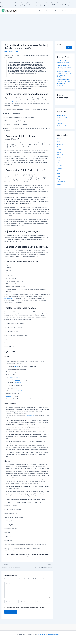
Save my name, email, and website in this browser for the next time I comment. (26, 607)
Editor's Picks (61, 155)
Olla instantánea (16, 102)
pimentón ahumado (20, 391)
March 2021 (60, 123)
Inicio (24, 11)
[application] (36, 11)
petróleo (16, 366)
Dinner (59, 152)
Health (59, 160)
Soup (58, 176)
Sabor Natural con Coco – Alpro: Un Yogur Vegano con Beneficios (64, 67)
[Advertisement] (38, 25)
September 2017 (61, 126)
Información (32, 11)
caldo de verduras (15, 377)
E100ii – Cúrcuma (62, 86)
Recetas (48, 11)
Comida (41, 11)
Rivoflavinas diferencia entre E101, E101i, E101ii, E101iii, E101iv (64, 81)
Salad (58, 171)
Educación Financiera (53, 634)
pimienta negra (10, 396)
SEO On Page (42, 634)
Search (59, 44)
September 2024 (62, 118)
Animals (59, 138)
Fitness (59, 157)
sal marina (17, 380)
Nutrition (59, 165)
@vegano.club (8, 298)
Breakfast (60, 144)
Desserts (59, 149)
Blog (72, 11)
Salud (61, 11)
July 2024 (60, 120)
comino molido (18, 382)
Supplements (60, 179)
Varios (66, 11)
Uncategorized (61, 181)
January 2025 (61, 115)
